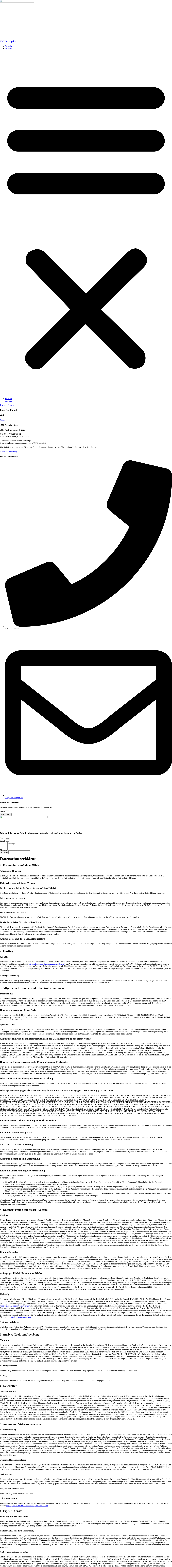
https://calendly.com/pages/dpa (19, 1317)
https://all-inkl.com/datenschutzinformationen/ (47, 964)
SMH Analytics (8, 41)
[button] (86, 224)
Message (3, 850)
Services (8, 48)
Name (2, 838)
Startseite (8, 46)
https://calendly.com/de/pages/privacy (14, 1306)
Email (2, 812)
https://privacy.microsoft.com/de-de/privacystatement (27, 1505)
